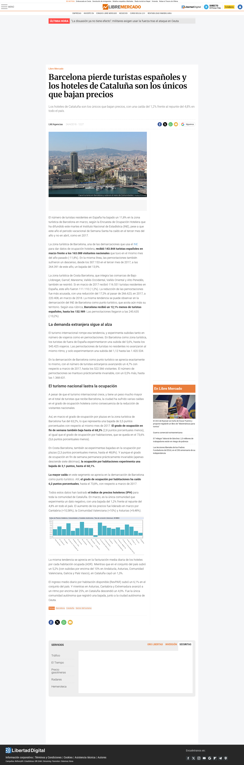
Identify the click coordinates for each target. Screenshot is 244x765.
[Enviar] (170, 124)
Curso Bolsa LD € (137, 13)
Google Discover (209, 758)
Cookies (68, 757)
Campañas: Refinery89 (14, 761)
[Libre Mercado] (121, 7)
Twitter (193, 758)
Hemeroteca (59, 686)
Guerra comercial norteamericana (167, 432)
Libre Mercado (56, 68)
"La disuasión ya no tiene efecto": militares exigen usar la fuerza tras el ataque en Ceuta (125, 21)
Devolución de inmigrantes (101, 1)
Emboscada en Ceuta (83, 1)
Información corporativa (19, 757)
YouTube (204, 758)
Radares (56, 679)
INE (136, 244)
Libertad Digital (96, 750)
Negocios (123, 13)
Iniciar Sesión (240, 7)
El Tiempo (57, 662)
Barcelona (60, 608)
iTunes (226, 758)
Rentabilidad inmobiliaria (160, 13)
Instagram (199, 758)
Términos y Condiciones (48, 757)
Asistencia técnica (85, 757)
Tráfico (55, 655)
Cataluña (70, 608)
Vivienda (155, 1)
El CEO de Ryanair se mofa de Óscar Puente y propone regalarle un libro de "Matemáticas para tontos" (174, 424)
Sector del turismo (83, 608)
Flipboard (215, 758)
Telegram (220, 758)
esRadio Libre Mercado (106, 13)
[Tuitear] (165, 124)
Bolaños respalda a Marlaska (123, 1)
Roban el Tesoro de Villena (168, 1)
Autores (102, 757)
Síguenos (190, 124)
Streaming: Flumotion (51, 761)
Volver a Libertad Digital (191, 7)
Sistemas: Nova (67, 761)
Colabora (229, 6)
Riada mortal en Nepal (142, 1)
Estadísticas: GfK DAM (33, 761)
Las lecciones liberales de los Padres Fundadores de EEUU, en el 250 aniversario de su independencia (174, 450)
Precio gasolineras (58, 671)
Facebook (188, 758)
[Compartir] (160, 124)
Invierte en (89, 13)
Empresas (76, 13)
